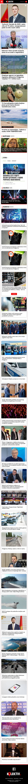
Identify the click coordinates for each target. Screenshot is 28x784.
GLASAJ (14, 294)
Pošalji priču (22, 1)
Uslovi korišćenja (9, 778)
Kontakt (21, 778)
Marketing (16, 778)
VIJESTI (8, 136)
